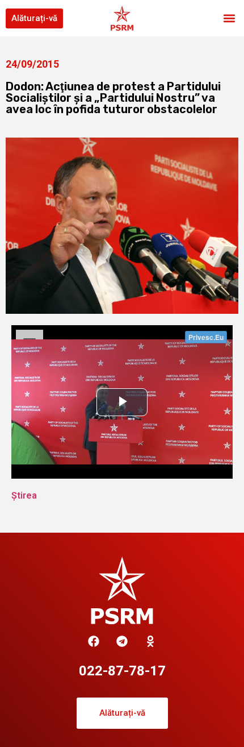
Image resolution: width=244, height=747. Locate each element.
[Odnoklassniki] (150, 641)
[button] (229, 18)
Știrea (24, 495)
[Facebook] (93, 641)
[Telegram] (122, 641)
